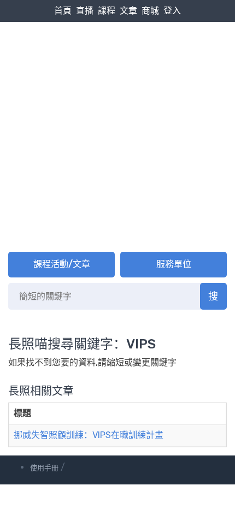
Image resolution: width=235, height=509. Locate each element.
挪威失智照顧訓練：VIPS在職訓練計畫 (88, 435)
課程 (106, 10)
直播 (84, 10)
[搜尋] (213, 296)
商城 (150, 10)
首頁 (63, 10)
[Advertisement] (117, 123)
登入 (172, 10)
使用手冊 (44, 468)
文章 (128, 10)
